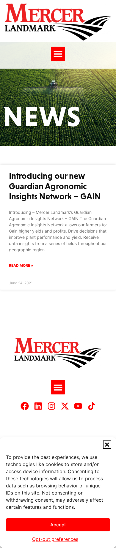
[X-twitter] (65, 406)
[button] (107, 445)
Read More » (21, 265)
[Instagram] (51, 406)
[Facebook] (25, 406)
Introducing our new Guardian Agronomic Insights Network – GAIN (55, 186)
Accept (58, 525)
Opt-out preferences (55, 539)
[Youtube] (78, 406)
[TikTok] (92, 406)
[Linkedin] (38, 406)
